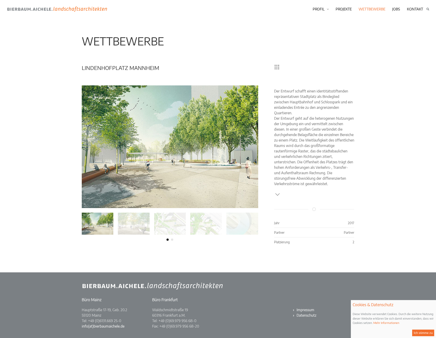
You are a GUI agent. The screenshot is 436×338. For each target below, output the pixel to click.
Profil (319, 9)
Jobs (396, 9)
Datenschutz (306, 315)
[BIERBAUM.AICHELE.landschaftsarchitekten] (116, 9)
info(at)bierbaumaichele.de (103, 326)
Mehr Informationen (386, 323)
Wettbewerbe (372, 9)
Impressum (305, 310)
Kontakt (415, 9)
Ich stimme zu (423, 333)
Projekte (344, 9)
